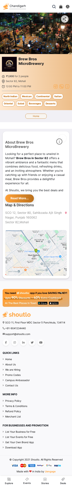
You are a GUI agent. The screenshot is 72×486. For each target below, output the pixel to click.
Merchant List (13, 416)
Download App (13, 447)
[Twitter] (32, 342)
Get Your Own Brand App (19, 442)
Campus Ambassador (17, 380)
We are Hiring (12, 369)
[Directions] (56, 86)
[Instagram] (14, 342)
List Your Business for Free (20, 431)
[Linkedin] (23, 342)
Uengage (50, 471)
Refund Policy (13, 411)
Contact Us (11, 385)
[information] (67, 86)
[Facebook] (6, 342)
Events (27, 483)
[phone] (61, 86)
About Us (10, 364)
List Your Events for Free (19, 436)
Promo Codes (13, 374)
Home (36, 116)
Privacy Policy (13, 400)
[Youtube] (41, 342)
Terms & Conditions (16, 406)
